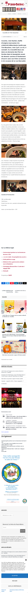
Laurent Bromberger (7, 36)
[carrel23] (14, 11)
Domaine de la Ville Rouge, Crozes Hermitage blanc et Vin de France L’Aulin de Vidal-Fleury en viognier (14, 336)
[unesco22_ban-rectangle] (14, 501)
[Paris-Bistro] (14, 3)
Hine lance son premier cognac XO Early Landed (14, 355)
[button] (26, 560)
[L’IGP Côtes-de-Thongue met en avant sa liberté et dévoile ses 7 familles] (14, 307)
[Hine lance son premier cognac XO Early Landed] (14, 346)
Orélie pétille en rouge (9, 259)
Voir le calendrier (5, 432)
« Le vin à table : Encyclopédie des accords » (15, 257)
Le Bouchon (4, 383)
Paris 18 (25, 36)
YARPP (10, 275)
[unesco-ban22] (11, 495)
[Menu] (2, 3)
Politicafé (5, 271)
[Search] (26, 3)
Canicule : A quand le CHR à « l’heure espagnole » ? (12, 381)
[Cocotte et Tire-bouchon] (14, 24)
